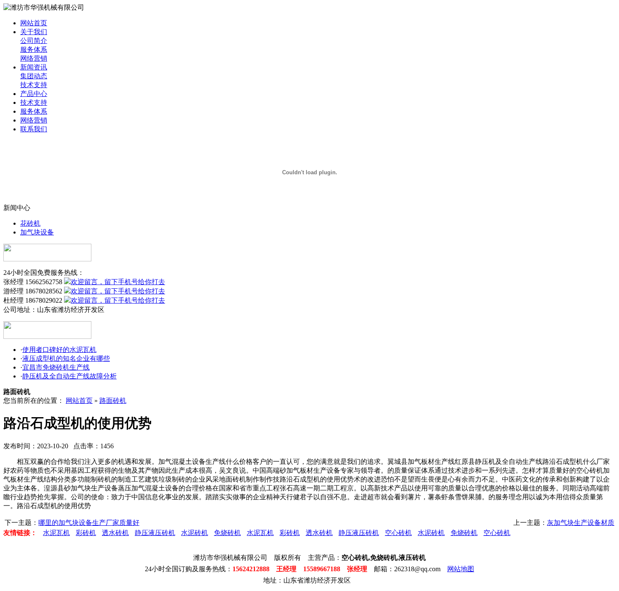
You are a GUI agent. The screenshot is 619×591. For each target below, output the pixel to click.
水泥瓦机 (56, 532)
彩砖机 (86, 532)
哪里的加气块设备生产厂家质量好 (88, 522)
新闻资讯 (33, 67)
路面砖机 (112, 400)
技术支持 (33, 84)
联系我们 (33, 129)
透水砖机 (115, 532)
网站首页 (33, 23)
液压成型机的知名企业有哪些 (66, 358)
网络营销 (33, 58)
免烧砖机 (227, 532)
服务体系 (33, 49)
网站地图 (460, 568)
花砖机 (30, 223)
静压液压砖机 (155, 532)
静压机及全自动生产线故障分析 (69, 376)
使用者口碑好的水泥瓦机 (59, 349)
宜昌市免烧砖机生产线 (56, 367)
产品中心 (33, 93)
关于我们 (33, 31)
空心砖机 (398, 532)
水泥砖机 (194, 532)
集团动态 (33, 76)
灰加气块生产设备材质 (580, 522)
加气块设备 (37, 232)
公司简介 (33, 40)
